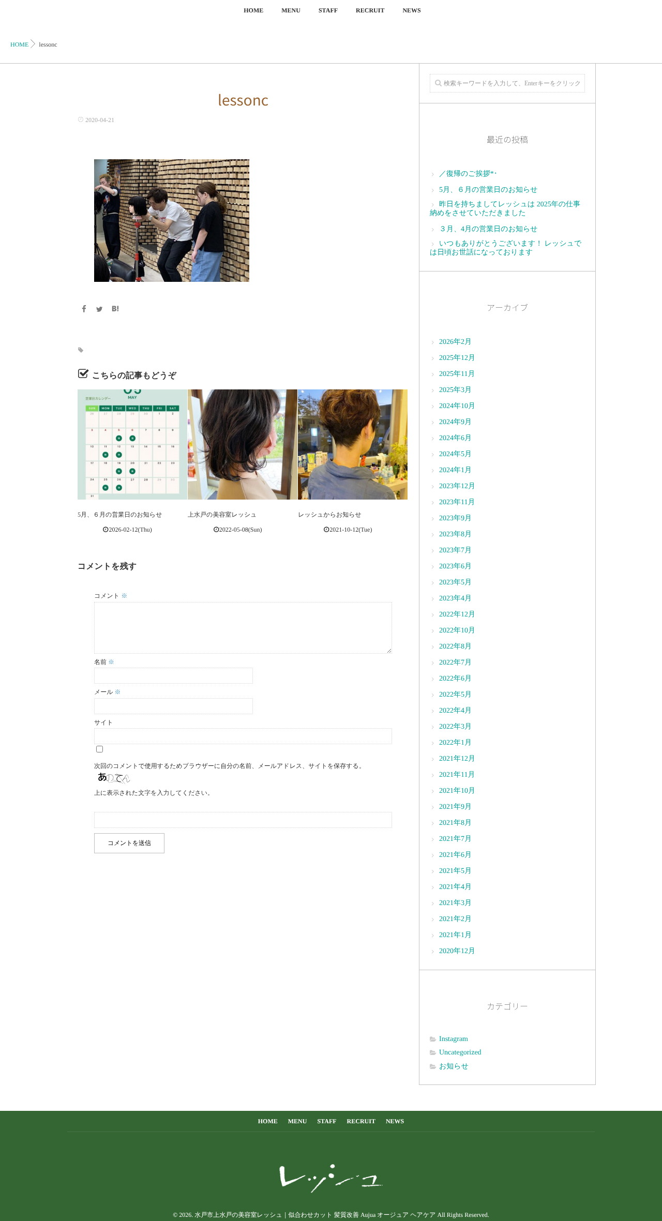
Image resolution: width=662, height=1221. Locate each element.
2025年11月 (457, 374)
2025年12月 (457, 358)
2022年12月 (457, 615)
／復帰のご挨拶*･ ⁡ (469, 174)
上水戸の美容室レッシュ (222, 514)
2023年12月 (457, 486)
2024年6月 (455, 438)
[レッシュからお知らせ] (353, 444)
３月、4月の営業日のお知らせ (488, 229)
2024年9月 (455, 422)
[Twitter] (100, 310)
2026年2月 (455, 342)
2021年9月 (455, 807)
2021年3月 (455, 903)
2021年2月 (455, 919)
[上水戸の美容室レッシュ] (242, 444)
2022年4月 (455, 711)
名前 (104, 662)
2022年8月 (455, 647)
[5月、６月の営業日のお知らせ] (132, 444)
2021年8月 (455, 823)
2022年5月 (455, 695)
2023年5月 (455, 582)
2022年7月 (455, 663)
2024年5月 (455, 454)
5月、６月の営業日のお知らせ (120, 514)
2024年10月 (457, 406)
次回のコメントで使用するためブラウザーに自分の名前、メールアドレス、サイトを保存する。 (229, 766)
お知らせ (454, 1067)
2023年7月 (455, 550)
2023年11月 (457, 502)
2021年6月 (455, 855)
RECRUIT (370, 10)
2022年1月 (455, 743)
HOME (253, 10)
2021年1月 (455, 935)
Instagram (453, 1039)
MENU (290, 10)
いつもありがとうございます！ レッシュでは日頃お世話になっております (505, 248)
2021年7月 (455, 839)
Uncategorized (460, 1053)
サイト (103, 722)
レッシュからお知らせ (330, 514)
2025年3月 (455, 390)
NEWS (411, 10)
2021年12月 (457, 759)
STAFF (328, 10)
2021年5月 (455, 871)
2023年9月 (455, 518)
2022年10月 (457, 631)
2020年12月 (457, 951)
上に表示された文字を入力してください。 (154, 792)
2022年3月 (455, 727)
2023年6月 (455, 566)
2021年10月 (457, 791)
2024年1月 (455, 470)
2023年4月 (455, 598)
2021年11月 (457, 775)
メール (107, 692)
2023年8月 (455, 534)
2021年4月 (455, 887)
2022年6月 (455, 679)
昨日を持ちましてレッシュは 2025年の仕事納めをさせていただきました (505, 209)
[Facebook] (84, 310)
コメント (110, 595)
